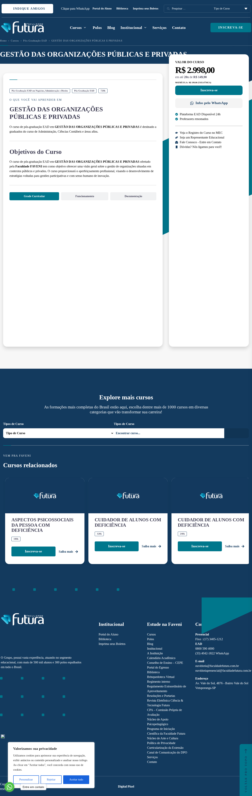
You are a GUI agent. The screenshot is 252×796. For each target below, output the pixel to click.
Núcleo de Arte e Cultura (162, 738)
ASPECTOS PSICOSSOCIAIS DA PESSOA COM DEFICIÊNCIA (42, 525)
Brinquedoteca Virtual (160, 677)
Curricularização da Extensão (165, 747)
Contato (179, 27)
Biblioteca (122, 8)
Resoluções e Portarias (161, 695)
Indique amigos (28, 8)
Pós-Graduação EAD (35, 40)
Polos (97, 27)
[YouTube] (16, 702)
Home (3, 40)
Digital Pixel (126, 786)
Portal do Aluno (102, 8)
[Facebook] (9, 702)
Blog (111, 27)
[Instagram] (3, 702)
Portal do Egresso (158, 667)
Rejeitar (51, 779)
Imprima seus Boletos (145, 8)
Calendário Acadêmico (161, 658)
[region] (51, 765)
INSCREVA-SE (230, 27)
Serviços (159, 27)
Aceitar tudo (76, 779)
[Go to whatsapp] (9, 787)
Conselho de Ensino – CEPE (165, 662)
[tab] (34, 196)
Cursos (15, 40)
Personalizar (26, 779)
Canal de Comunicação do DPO (167, 752)
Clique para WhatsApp (75, 8)
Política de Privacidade (161, 743)
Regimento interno (158, 681)
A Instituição (155, 653)
